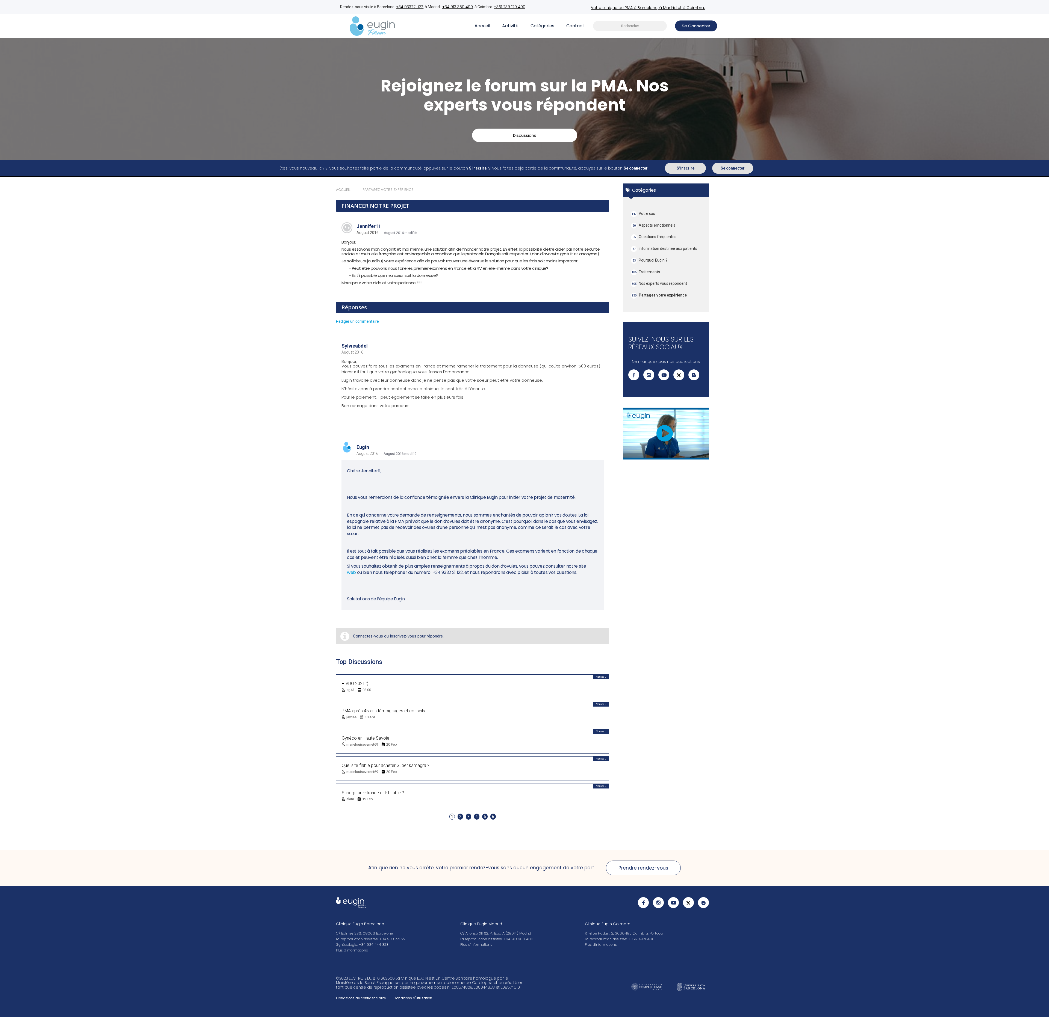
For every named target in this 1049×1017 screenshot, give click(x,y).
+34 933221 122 (409, 7)
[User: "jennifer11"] (346, 228)
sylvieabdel (354, 346)
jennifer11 (368, 226)
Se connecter (733, 168)
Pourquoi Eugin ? (650, 260)
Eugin (362, 447)
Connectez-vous (368, 636)
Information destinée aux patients (664, 248)
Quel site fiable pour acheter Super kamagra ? (385, 765)
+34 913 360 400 (457, 7)
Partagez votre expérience (659, 295)
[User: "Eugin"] (346, 447)
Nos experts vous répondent (659, 283)
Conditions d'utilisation (412, 998)
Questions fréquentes (654, 237)
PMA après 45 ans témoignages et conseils (383, 710)
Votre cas (643, 213)
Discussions (524, 135)
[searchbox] (630, 26)
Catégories (542, 26)
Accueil (482, 26)
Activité (510, 26)
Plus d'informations (352, 950)
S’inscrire (685, 168)
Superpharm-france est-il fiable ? (373, 792)
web (352, 572)
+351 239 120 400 (509, 7)
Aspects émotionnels (654, 225)
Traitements (646, 272)
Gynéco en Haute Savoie (365, 738)
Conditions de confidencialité (361, 998)
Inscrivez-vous (403, 636)
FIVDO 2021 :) (355, 683)
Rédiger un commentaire (357, 321)
